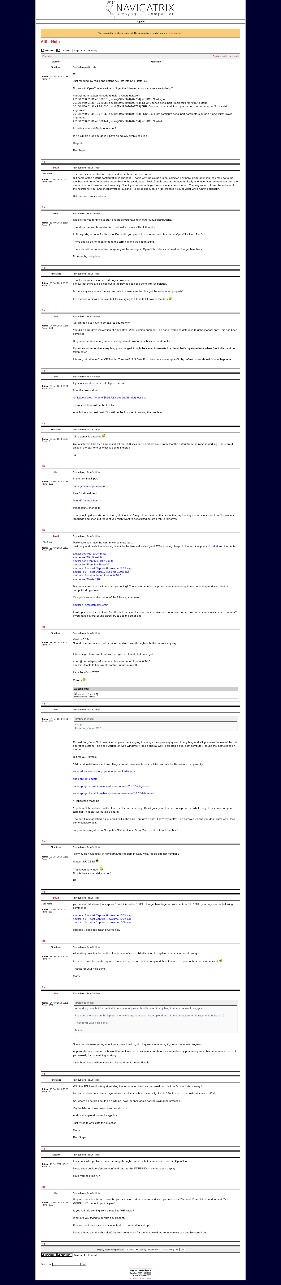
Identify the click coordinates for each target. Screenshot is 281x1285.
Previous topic (220, 56)
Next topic (234, 56)
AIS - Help (50, 41)
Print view (47, 56)
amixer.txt (82, 694)
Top (43, 161)
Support (140, 21)
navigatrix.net (176, 33)
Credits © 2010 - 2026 (140, 1278)
